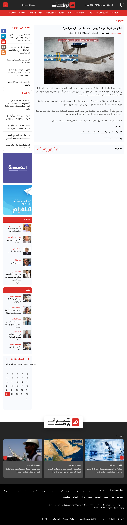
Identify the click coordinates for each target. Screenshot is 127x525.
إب (73, 490)
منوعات (81, 12)
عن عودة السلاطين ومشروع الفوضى (14, 229)
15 (7, 382)
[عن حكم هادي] (27, 263)
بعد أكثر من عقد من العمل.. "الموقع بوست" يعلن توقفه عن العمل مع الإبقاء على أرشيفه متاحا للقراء (17, 104)
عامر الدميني (17, 248)
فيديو (61, 12)
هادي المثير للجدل (14, 251)
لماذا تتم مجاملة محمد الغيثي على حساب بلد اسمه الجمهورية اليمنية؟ (13, 278)
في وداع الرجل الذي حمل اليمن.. (14, 300)
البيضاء (60, 490)
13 (17, 382)
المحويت (120, 496)
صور (69, 12)
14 (12, 382)
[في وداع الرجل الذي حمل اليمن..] (27, 299)
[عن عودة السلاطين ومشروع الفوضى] (27, 229)
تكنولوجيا (119, 20)
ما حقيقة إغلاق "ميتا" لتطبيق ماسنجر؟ (19, 83)
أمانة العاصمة (100, 490)
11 (27, 382)
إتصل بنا (121, 519)
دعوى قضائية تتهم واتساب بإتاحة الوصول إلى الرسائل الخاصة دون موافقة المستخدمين (18, 72)
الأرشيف (111, 519)
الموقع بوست (116, 33)
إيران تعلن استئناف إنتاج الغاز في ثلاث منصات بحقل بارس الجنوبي (18, 136)
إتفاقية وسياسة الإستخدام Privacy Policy (79, 519)
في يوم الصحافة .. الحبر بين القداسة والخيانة (14, 337)
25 (7, 390)
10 (7, 378)
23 (17, 390)
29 (12, 394)
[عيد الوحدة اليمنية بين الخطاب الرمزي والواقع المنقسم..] (27, 322)
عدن (90, 490)
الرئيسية (115, 12)
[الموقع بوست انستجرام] (3, 47)
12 (22, 382)
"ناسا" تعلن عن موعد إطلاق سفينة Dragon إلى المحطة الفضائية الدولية (20, 37)
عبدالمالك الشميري (14, 307)
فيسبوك (118, 131)
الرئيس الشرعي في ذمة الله (14, 241)
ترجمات (22, 12)
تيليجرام (96, 131)
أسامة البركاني (16, 318)
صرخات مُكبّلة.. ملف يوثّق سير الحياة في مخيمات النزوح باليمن (18, 126)
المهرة (34, 490)
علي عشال (17, 260)
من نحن (102, 519)
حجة (112, 496)
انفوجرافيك (51, 12)
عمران (83, 496)
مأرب (90, 496)
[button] (122, 458)
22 (22, 390)
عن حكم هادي (16, 262)
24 (12, 390)
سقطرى (67, 496)
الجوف (98, 496)
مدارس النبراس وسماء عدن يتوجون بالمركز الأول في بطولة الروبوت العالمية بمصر (17, 49)
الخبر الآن (43, 519)
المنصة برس (55, 519)
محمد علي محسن (15, 295)
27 (22, 394)
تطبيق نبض (86, 131)
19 (12, 386)
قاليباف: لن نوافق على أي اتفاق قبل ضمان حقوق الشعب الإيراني (18, 117)
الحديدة (27, 490)
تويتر (111, 131)
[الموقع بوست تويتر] (3, 36)
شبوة (53, 490)
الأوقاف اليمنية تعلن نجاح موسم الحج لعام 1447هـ (18, 146)
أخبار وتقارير (103, 12)
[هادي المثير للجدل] (27, 252)
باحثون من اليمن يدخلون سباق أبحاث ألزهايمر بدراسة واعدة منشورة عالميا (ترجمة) (104, 470)
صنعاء (12, 490)
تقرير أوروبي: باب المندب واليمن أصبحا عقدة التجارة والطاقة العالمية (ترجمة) (23, 470)
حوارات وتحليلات (35, 12)
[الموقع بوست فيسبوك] (3, 31)
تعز (84, 490)
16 (27, 386)
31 (27, 399)
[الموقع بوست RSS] (3, 52)
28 (17, 394)
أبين (67, 490)
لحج (78, 490)
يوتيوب (104, 131)
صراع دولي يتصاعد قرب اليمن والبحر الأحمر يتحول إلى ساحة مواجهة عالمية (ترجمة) (64, 470)
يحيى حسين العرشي (14, 237)
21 (27, 390)
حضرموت (44, 490)
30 (7, 394)
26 (27, 394)
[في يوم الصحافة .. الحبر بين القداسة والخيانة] (27, 335)
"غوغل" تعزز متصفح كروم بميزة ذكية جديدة (18, 61)
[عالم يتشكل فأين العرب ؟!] (27, 347)
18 (17, 386)
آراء (91, 12)
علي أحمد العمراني (15, 225)
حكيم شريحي (17, 331)
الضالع (75, 496)
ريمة (5, 490)
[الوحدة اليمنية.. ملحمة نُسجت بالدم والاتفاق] (27, 311)
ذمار (19, 490)
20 (7, 386)
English (12, 12)
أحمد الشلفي (16, 271)
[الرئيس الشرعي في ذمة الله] (27, 241)
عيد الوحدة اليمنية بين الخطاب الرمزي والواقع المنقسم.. (13, 324)
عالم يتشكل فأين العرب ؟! (15, 348)
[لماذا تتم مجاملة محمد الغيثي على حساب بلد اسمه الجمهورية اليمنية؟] (27, 277)
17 (22, 386)
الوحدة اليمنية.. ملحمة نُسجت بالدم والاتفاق (13, 311)
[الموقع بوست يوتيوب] (3, 41)
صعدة (106, 496)
